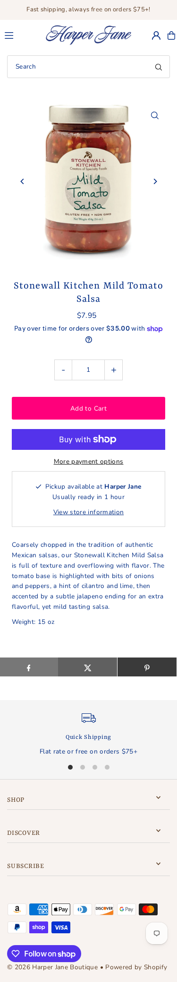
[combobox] (88, 66)
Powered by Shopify (136, 967)
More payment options (89, 461)
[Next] (154, 181)
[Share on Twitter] (87, 667)
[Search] (158, 66)
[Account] (156, 35)
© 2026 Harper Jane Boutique (52, 967)
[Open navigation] (20, 35)
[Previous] (22, 181)
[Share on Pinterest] (147, 667)
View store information (88, 512)
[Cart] (171, 35)
